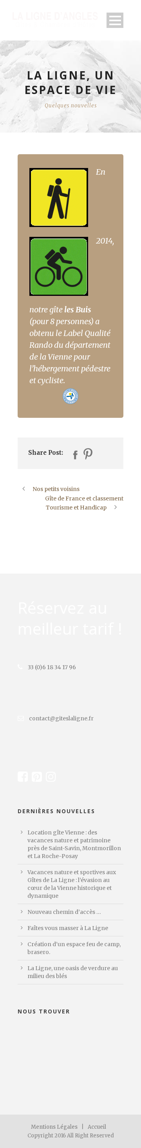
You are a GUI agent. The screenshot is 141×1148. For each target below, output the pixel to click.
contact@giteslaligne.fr (61, 718)
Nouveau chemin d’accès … (64, 911)
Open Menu (115, 20)
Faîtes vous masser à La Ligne (67, 928)
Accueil (97, 1127)
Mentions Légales (54, 1127)
